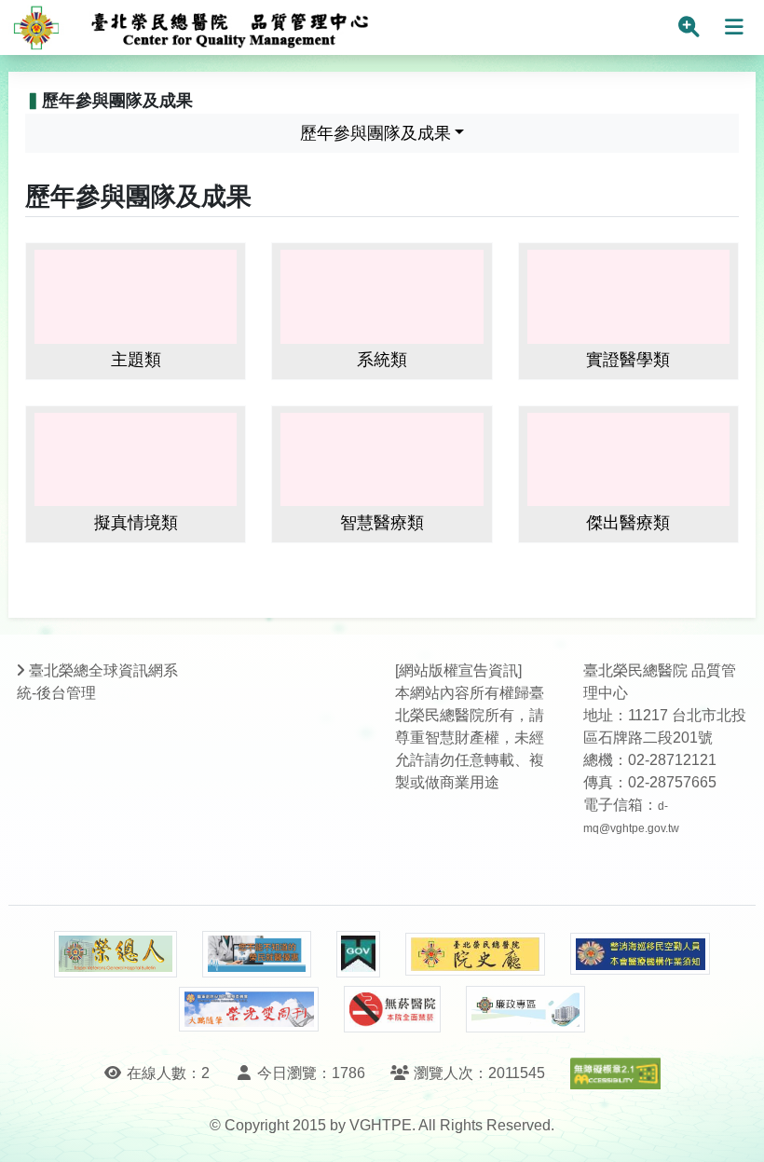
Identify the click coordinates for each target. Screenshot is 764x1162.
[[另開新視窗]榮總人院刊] (115, 954)
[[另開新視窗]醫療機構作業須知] (640, 954)
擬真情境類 (136, 522)
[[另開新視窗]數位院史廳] (475, 955)
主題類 (136, 359)
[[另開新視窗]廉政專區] (525, 1009)
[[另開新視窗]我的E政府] (358, 954)
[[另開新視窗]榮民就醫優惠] (256, 954)
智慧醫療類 (382, 522)
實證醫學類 (628, 359)
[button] (733, 1129)
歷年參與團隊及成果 (375, 133)
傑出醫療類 (628, 522)
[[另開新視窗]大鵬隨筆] (249, 1009)
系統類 (382, 359)
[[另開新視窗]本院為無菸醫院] (392, 1009)
